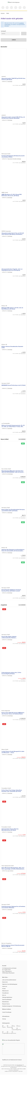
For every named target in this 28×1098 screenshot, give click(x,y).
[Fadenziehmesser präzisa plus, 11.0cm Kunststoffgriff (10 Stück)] (14, 659)
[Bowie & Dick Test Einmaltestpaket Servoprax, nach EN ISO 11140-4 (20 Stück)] (14, 493)
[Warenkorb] (20, 7)
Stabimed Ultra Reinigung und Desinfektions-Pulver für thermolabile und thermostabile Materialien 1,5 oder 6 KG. (13, 550)
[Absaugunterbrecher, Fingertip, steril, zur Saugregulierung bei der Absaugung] (14, 256)
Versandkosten (23, 85)
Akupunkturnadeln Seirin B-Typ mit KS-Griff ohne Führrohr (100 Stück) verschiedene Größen (13, 234)
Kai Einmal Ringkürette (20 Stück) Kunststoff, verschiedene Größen (13, 156)
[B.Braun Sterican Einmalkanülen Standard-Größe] (14, 330)
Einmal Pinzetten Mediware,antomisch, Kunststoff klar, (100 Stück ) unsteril (11, 590)
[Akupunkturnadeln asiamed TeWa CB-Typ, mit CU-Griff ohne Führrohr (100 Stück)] (14, 101)
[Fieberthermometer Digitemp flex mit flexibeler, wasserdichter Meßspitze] (14, 890)
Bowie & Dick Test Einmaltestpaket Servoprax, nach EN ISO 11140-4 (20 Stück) (13, 510)
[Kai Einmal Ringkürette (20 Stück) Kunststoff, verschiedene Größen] (14, 140)
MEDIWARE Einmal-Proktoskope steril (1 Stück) (13, 385)
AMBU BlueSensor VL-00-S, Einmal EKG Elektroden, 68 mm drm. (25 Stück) (12, 195)
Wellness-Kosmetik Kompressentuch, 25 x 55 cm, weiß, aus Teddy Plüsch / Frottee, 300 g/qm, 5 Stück (13, 426)
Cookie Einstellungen (6, 1012)
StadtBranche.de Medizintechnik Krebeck (12, 1059)
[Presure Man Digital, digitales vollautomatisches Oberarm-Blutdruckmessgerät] (14, 620)
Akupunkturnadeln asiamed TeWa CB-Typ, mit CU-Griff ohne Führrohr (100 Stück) (13, 117)
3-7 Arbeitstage (9, 81)
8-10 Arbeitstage (9, 474)
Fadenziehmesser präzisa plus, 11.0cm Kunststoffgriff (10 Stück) (11, 673)
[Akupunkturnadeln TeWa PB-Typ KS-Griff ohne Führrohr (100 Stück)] (14, 62)
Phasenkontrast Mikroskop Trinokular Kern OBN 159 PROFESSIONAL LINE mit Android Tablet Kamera (12, 471)
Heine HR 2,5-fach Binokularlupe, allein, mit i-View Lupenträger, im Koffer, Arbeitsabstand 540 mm (13, 868)
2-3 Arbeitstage (9, 197)
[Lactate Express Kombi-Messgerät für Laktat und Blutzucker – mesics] (14, 735)
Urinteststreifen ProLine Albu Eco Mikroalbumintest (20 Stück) (10, 829)
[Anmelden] (11, 7)
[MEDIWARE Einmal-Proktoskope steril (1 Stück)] (14, 369)
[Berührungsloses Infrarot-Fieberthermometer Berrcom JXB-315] (14, 929)
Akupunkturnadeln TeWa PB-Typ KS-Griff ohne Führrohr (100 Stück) (13, 79)
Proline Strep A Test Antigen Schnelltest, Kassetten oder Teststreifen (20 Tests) (12, 791)
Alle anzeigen (22, 439)
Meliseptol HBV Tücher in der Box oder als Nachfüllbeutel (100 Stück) (12, 308)
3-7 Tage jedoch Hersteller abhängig (13, 158)
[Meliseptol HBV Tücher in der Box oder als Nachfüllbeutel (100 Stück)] (14, 291)
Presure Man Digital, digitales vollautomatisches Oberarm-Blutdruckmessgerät (9, 637)
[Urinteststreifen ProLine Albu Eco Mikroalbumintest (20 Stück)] (14, 813)
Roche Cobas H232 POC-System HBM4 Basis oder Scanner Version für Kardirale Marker (13, 713)
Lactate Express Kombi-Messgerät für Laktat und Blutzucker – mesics (13, 752)
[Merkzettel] (15, 7)
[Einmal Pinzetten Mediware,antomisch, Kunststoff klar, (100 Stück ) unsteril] (14, 573)
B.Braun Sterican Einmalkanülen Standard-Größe (12, 347)
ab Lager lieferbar (9, 870)
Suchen (24, 33)
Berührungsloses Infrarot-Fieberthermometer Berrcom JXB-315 (13, 946)
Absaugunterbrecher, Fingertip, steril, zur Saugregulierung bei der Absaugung (12, 269)
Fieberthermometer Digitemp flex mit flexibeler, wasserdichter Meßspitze (13, 907)
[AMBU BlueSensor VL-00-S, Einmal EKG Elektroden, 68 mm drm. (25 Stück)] (14, 178)
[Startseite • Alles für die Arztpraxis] (13, 2)
